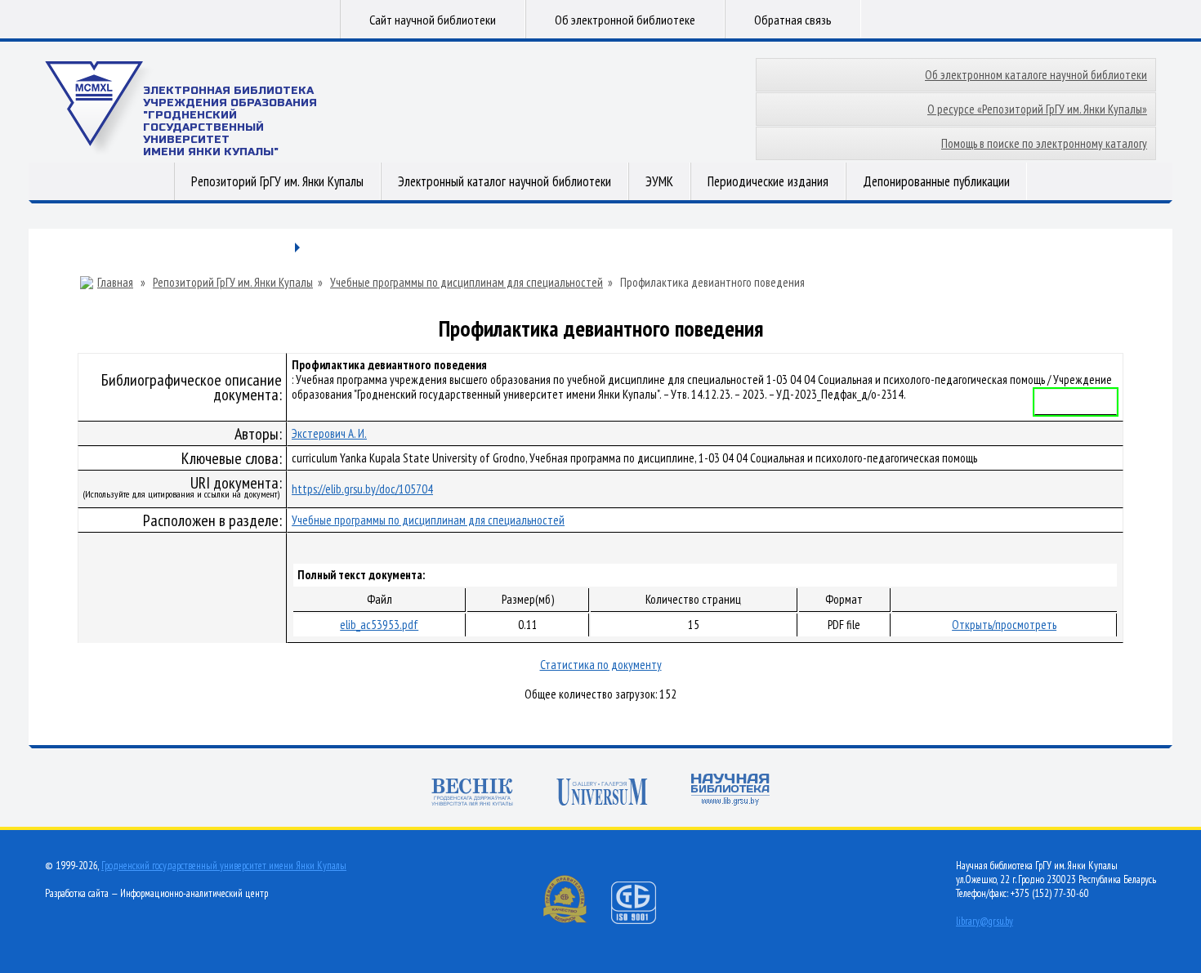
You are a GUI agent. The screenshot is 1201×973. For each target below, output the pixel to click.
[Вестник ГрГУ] (472, 794)
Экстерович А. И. (329, 433)
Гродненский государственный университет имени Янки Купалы (223, 866)
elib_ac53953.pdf (379, 624)
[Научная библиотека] (730, 791)
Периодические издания (768, 181)
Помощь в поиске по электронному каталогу (1044, 143)
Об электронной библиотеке (625, 19)
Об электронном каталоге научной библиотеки (1036, 75)
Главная (115, 282)
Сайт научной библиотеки (432, 19)
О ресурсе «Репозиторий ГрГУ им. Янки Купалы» (1037, 109)
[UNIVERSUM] (602, 794)
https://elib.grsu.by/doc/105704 (362, 489)
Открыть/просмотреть (1004, 624)
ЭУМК (659, 181)
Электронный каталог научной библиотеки (504, 181)
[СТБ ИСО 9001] (643, 920)
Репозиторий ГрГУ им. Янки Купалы (277, 181)
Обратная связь (793, 19)
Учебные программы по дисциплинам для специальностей (466, 282)
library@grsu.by (984, 921)
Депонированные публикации (936, 181)
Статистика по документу (601, 664)
